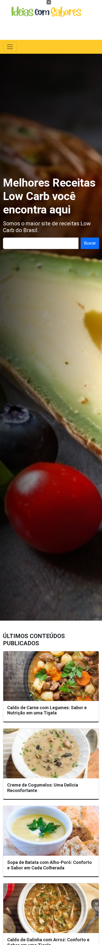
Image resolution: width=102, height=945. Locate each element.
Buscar (90, 243)
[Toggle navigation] (10, 47)
